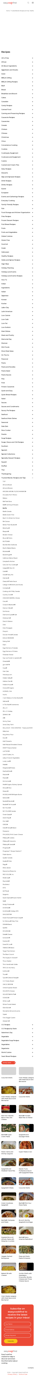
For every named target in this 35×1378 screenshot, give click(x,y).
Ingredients (5, 288)
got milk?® (6, 664)
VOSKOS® (6, 998)
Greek (3, 248)
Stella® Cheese (7, 934)
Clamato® (6, 578)
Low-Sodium (6, 327)
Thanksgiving (6, 474)
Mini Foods (5, 347)
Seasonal (4, 422)
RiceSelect (6, 884)
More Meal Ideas (7, 351)
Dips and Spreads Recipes (10, 177)
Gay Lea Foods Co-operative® (12, 658)
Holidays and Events (8, 272)
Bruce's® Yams (7, 538)
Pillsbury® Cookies (8, 838)
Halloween (5, 252)
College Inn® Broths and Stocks (13, 585)
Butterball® (6, 551)
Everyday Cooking (8, 200)
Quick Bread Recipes (9, 395)
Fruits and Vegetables (9, 232)
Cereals (4, 125)
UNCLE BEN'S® (8, 984)
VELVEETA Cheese (9, 991)
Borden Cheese (7, 535)
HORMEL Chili (7, 691)
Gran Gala (6, 671)
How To (4, 280)
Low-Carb (5, 319)
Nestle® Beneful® (8, 801)
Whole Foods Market (9, 1004)
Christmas (5, 137)
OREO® (5, 824)
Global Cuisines (6, 236)
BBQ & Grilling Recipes (9, 82)
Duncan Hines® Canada (10, 634)
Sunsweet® (6, 938)
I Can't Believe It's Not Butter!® (13, 698)
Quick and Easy (7, 391)
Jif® (4, 718)
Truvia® (5, 974)
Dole (4, 624)
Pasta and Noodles (8, 367)
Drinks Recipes (6, 185)
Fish (2, 208)
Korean (4, 299)
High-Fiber (5, 264)
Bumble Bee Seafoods (10, 545)
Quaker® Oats (7, 861)
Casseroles (5, 121)
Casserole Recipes (8, 117)
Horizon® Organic (8, 688)
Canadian (4, 101)
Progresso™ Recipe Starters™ (12, 851)
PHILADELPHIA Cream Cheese (13, 834)
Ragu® (5, 864)
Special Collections (8, 454)
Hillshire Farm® (7, 681)
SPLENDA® (6, 931)
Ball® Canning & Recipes (10, 505)
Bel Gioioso (6, 521)
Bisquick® (6, 531)
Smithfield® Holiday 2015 (10, 911)
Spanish (4, 450)
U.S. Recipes (5, 1025)
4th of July (5, 58)
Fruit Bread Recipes (8, 224)
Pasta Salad (5, 371)
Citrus (3, 141)
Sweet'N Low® (7, 944)
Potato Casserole (7, 387)
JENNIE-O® (6, 714)
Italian (3, 292)
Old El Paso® (7, 818)
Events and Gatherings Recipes (12, 196)
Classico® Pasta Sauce (10, 581)
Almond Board (7, 485)
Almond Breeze (8, 488)
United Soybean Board (10, 988)
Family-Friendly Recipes (10, 204)
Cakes (3, 97)
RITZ (4, 888)
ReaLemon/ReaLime (9, 871)
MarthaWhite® (7, 771)
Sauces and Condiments (10, 406)
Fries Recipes (6, 216)
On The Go (5, 355)
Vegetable (5, 1036)
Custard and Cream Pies (10, 165)
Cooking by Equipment (9, 153)
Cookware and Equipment (11, 157)
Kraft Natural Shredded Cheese (12, 744)
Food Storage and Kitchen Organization (15, 212)
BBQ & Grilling (6, 78)
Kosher (4, 303)
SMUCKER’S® (7, 914)
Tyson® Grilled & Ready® (10, 978)
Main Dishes (5, 331)
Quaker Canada (7, 858)
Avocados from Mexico (10, 495)
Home (8, 10)
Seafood (4, 414)
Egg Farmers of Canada (10, 648)
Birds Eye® (6, 528)
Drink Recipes (6, 181)
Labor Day (5, 307)
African (3, 62)
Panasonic (6, 831)
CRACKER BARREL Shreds (11, 598)
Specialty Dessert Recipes (10, 458)
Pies (2, 379)
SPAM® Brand (7, 924)
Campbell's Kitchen (9, 561)
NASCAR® (6, 798)
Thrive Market (7, 961)
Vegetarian (5, 1048)
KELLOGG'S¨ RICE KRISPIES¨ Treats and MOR (17, 728)
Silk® (4, 901)
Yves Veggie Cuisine (9, 1017)
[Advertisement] (17, 32)
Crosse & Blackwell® (9, 605)
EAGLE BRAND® (8, 638)
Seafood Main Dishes (9, 418)
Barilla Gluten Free (8, 515)
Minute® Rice (7, 788)
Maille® (5, 764)
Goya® (5, 668)
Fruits (3, 228)
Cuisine (4, 161)
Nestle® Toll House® (9, 804)
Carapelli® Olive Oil (8, 568)
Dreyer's (5, 631)
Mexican (4, 343)
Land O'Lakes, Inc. (8, 754)
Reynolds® (6, 881)
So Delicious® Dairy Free (10, 921)
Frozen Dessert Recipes (10, 220)
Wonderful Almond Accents (11, 1011)
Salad (3, 398)
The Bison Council (8, 954)
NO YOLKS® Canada (9, 811)
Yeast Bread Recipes (8, 1056)
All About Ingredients (9, 66)
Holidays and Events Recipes (11, 276)
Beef (3, 86)
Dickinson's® (7, 618)
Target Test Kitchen (9, 951)
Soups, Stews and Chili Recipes (12, 442)
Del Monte (6, 611)
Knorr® (5, 738)
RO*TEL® (6, 891)
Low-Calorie (5, 315)
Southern (4, 446)
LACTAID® (6, 751)
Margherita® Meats (9, 768)
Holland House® (8, 684)
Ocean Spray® (7, 814)
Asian (3, 74)
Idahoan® (6, 701)
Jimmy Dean (7, 721)
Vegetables (5, 1044)
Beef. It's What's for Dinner (11, 518)
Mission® (5, 791)
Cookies (4, 149)
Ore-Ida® (6, 821)
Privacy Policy (12, 1374)
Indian (3, 284)
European (4, 193)
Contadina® (6, 588)
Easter (3, 189)
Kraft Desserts (7, 741)
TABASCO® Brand (8, 948)
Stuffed (4, 466)
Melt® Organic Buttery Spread (12, 784)
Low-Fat (4, 323)
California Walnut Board (10, 558)
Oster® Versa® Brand (9, 828)
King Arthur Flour (8, 734)
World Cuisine (6, 1052)
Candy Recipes (6, 105)
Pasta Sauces (6, 375)
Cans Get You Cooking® (10, 565)
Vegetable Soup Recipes (10, 1040)
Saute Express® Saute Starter (12, 898)
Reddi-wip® (6, 878)
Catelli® (5, 571)
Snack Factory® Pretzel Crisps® (13, 918)
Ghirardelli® (6, 661)
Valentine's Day (6, 1032)
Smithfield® (6, 908)
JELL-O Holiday (7, 711)
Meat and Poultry (7, 335)
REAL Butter (7, 868)
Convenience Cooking (9, 145)
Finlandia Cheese (8, 654)
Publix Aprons (7, 854)
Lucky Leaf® (7, 761)
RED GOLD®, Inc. (8, 874)
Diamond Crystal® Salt (10, 615)
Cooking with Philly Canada (11, 591)
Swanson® (6, 941)
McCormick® (7, 781)
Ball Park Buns (7, 501)
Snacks (4, 434)
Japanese (4, 296)
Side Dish (4, 426)
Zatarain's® (6, 1021)
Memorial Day (6, 339)
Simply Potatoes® (8, 904)
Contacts (31, 1368)
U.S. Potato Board (8, 981)
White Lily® (6, 1001)
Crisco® (5, 601)
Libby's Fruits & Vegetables (11, 758)
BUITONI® (6, 541)
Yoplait (5, 1014)
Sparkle (5, 928)
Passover (4, 359)
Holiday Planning (7, 268)
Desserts (4, 173)
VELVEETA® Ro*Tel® (9, 994)
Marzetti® (6, 774)
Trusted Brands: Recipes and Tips (20, 10)
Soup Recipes (6, 438)
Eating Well (6, 641)
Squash (4, 462)
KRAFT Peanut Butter (10, 748)
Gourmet (4, 244)
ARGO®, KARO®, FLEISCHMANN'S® (14, 491)
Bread (3, 90)
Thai (2, 470)
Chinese (4, 133)
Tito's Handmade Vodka (10, 964)
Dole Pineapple (7, 628)
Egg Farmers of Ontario (10, 651)
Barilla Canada (7, 511)
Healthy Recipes (7, 256)
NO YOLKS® (7, 808)
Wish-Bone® (7, 1007)
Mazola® (5, 778)
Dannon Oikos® (8, 608)
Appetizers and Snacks (9, 70)
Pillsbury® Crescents (9, 841)
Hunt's (5, 694)
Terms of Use (23, 1374)
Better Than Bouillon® (10, 525)
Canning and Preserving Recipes (13, 113)
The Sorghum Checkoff (10, 958)
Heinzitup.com (7, 674)
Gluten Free (5, 240)
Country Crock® (8, 595)
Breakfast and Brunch (9, 94)
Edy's (4, 644)
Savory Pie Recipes (8, 410)
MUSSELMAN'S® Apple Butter (12, 794)
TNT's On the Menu (9, 968)
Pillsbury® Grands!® (9, 844)
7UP (4, 481)
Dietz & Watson (8, 621)
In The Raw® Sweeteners (11, 704)
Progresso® (6, 848)
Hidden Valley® (7, 678)
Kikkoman (6, 731)
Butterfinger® (7, 555)
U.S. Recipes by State (9, 1028)
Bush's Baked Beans (9, 548)
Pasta (3, 363)
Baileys (5, 498)
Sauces (4, 402)
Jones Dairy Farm (8, 724)
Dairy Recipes (6, 169)
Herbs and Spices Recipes (10, 260)
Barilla (32, 10)
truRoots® (6, 971)
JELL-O (5, 708)
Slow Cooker (6, 430)
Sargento (6, 894)
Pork (3, 383)
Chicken (4, 129)
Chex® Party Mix (8, 575)
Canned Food (6, 109)
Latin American (6, 311)
